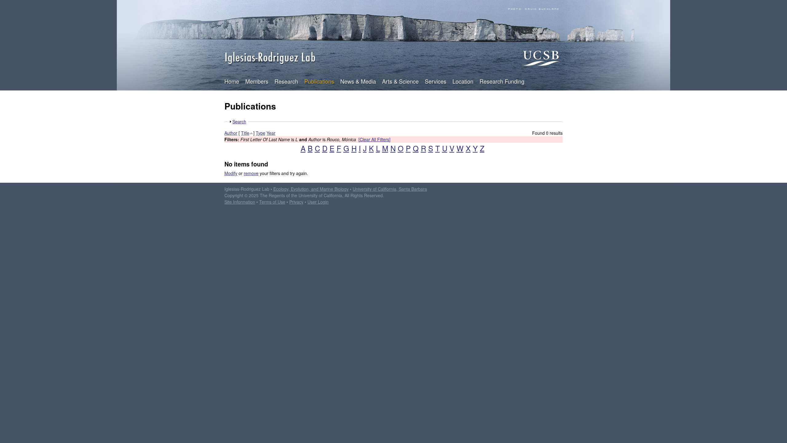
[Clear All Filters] (374, 139)
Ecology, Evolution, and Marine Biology (311, 189)
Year (271, 133)
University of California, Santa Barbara (390, 189)
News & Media (358, 81)
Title (245, 133)
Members (256, 81)
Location (463, 81)
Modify (230, 173)
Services (435, 81)
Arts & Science (400, 81)
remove (251, 173)
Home (231, 81)
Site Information (239, 202)
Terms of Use (272, 202)
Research (286, 81)
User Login (318, 202)
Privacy (296, 202)
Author (230, 133)
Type (260, 133)
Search (239, 121)
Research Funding (502, 81)
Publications (319, 81)
